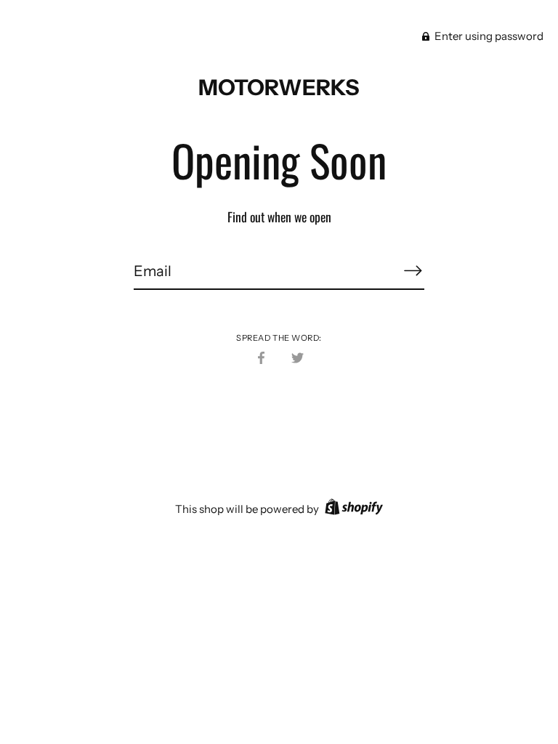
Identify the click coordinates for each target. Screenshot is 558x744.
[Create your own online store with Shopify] (352, 509)
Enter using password (487, 36)
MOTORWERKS (279, 87)
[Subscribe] (413, 270)
